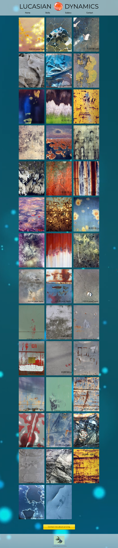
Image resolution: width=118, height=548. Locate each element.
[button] (68, 13)
